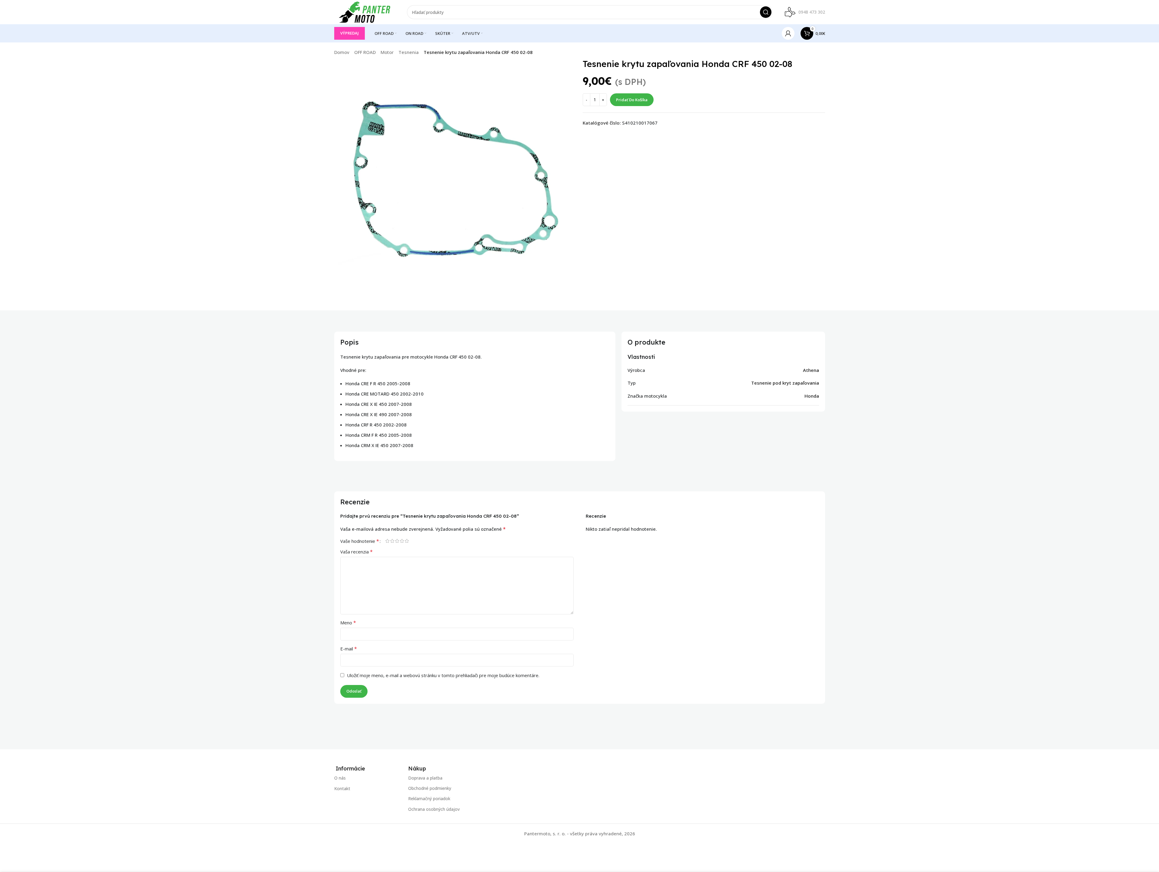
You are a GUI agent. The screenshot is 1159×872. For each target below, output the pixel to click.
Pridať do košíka (632, 99)
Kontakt (342, 788)
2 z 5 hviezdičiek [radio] (392, 541)
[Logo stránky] (364, 11)
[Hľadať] (765, 12)
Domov (341, 52)
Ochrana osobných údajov (434, 809)
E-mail (348, 648)
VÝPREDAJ (349, 33)
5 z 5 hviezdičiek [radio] (407, 541)
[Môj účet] (788, 33)
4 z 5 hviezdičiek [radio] (402, 541)
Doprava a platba (425, 778)
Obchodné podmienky (429, 788)
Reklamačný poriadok (429, 799)
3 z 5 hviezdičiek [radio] (397, 541)
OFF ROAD (365, 52)
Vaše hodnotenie (359, 541)
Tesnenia (408, 52)
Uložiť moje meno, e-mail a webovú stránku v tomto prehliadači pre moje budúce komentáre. (443, 675)
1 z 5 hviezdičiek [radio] (387, 541)
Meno (348, 622)
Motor (387, 52)
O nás (340, 778)
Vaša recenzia (356, 551)
